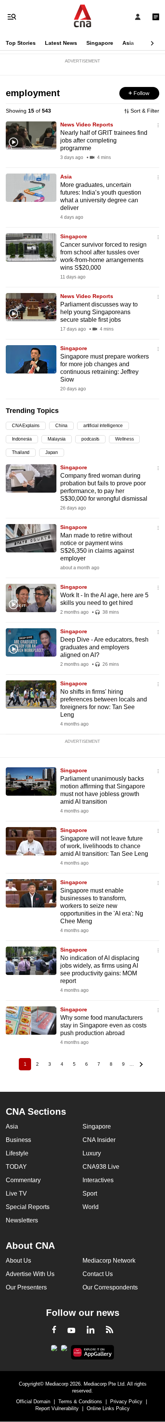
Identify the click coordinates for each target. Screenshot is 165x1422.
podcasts (90, 439)
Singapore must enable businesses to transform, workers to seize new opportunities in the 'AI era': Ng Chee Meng (101, 905)
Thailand (21, 452)
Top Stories (21, 43)
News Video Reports (86, 124)
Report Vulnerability (57, 1408)
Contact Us (97, 1274)
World (90, 1207)
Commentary (23, 1180)
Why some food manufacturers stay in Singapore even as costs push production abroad (103, 1025)
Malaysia (57, 439)
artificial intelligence (103, 425)
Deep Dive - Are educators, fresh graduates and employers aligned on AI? (104, 647)
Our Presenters (26, 1287)
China (61, 425)
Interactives (98, 1180)
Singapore (99, 43)
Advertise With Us (30, 1274)
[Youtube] (71, 1331)
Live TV (16, 1193)
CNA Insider (99, 1140)
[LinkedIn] (90, 1331)
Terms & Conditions (80, 1401)
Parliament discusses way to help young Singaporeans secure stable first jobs (99, 312)
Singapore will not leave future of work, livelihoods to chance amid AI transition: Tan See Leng (104, 846)
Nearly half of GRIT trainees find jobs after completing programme (103, 140)
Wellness (124, 439)
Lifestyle (17, 1153)
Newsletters (22, 1220)
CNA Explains (26, 425)
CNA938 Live (100, 1166)
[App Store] (64, 1350)
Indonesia (22, 439)
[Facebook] (54, 1331)
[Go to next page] (140, 1064)
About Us (18, 1260)
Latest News (61, 43)
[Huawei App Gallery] (92, 1352)
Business (18, 1140)
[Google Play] (54, 1350)
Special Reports (28, 1207)
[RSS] (109, 1331)
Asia (128, 43)
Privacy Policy (126, 1401)
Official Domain (33, 1401)
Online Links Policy (108, 1408)
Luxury (91, 1153)
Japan (51, 452)
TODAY (16, 1166)
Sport (89, 1193)
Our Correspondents (110, 1287)
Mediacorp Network (108, 1260)
